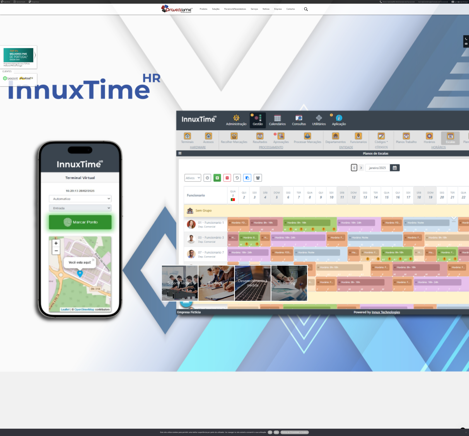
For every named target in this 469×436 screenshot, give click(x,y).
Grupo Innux (35, 2)
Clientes (6, 72)
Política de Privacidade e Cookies (295, 432)
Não (276, 432)
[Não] (466, 432)
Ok (270, 432)
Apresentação (20, 2)
